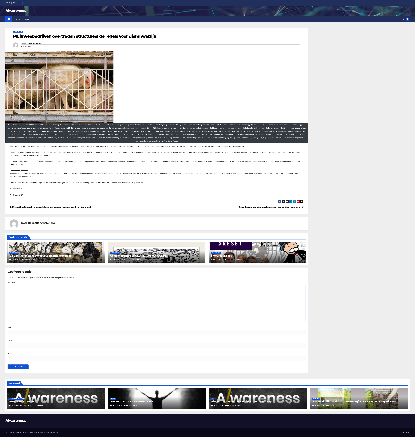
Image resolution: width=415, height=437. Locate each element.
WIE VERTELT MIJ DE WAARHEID (131, 401)
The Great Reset (221, 255)
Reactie (11, 283)
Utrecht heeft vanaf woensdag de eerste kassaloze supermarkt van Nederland (51, 207)
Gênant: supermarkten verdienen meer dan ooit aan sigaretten (270, 207)
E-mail (11, 340)
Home (17, 19)
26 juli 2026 (117, 405)
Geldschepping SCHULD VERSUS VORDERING (139, 255)
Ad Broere (316, 398)
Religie (113, 398)
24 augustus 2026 (18, 405)
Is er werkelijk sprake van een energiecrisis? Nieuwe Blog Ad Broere (355, 401)
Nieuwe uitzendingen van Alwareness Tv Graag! (241, 401)
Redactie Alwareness (33, 43)
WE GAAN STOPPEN (22, 401)
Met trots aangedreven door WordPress (19, 432)
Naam (11, 327)
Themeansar (53, 432)
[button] (403, 19)
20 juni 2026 (218, 405)
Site (9, 353)
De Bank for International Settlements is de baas (40, 255)
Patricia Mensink (36, 405)
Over (27, 19)
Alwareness (15, 10)
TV (213, 398)
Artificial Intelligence (17, 398)
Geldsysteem (18, 31)
